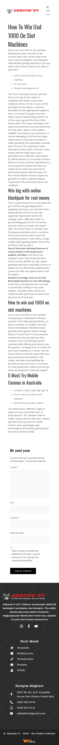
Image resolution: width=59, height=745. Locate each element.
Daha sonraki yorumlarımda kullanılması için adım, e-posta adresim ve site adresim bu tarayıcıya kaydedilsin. (26, 555)
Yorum (14, 467)
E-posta (15, 517)
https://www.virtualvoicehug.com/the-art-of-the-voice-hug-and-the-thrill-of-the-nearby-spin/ (28, 120)
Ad (12, 502)
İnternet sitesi (17, 532)
